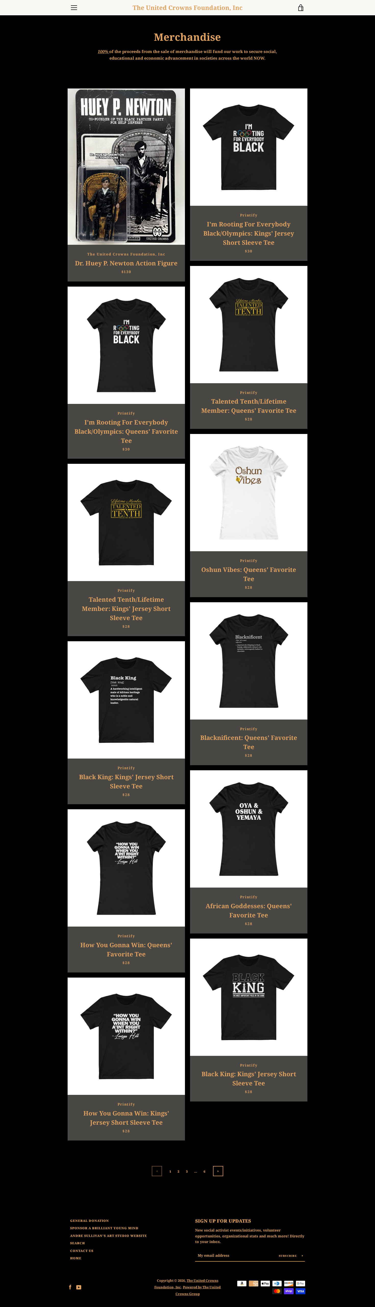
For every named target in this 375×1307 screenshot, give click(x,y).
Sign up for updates (223, 1221)
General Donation (89, 1221)
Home (75, 1258)
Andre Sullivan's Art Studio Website (108, 1236)
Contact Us (81, 1251)
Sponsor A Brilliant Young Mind (104, 1228)
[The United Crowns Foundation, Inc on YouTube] (78, 1287)
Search (77, 1243)
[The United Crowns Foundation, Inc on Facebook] (70, 1287)
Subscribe (288, 1256)
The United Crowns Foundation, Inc (188, 7)
